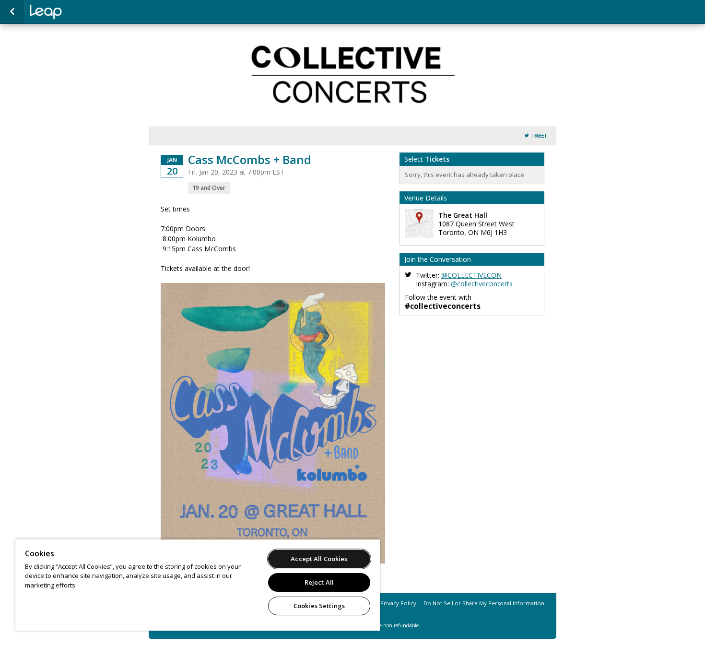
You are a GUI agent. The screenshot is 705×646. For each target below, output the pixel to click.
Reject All (319, 582)
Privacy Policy (398, 603)
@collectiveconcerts (482, 283)
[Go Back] (12, 12)
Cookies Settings (319, 605)
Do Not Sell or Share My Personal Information (483, 603)
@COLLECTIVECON (471, 275)
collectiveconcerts (78, 12)
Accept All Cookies (319, 558)
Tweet (539, 136)
